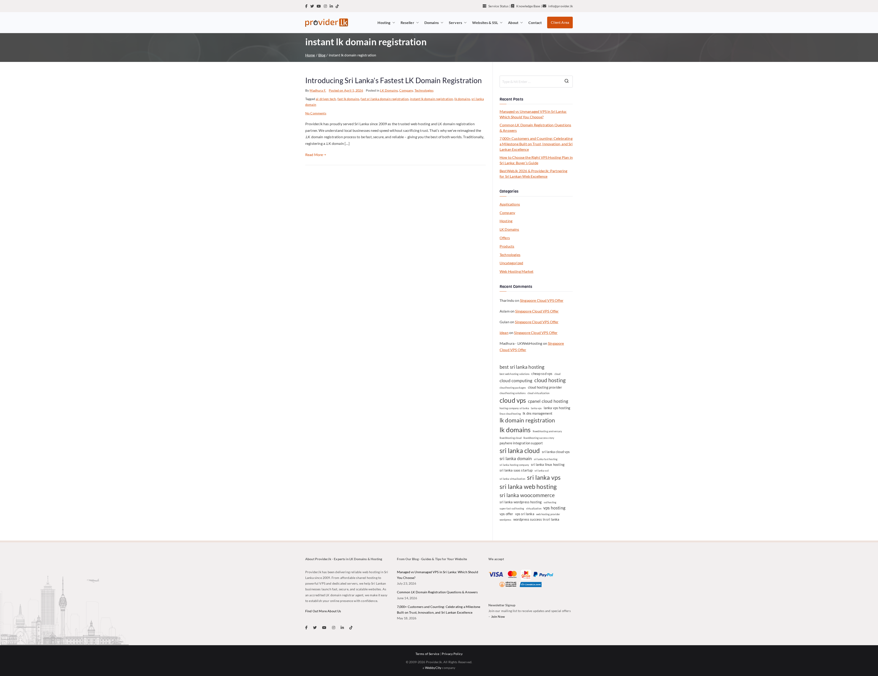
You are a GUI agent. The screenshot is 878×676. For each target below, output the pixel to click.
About (513, 22)
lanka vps (536, 408)
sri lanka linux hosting (548, 464)
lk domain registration (527, 420)
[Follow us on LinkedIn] (331, 6)
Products (507, 246)
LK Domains (389, 90)
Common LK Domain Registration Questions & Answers (535, 128)
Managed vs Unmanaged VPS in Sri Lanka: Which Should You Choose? (533, 114)
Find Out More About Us (323, 611)
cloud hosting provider (545, 387)
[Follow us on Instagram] (325, 6)
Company (406, 90)
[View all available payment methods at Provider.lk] (520, 579)
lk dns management (537, 413)
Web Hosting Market (516, 271)
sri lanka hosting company (514, 464)
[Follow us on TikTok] (337, 6)
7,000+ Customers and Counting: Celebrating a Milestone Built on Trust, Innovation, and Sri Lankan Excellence (536, 143)
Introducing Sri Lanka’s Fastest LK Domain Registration (393, 80)
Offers (505, 238)
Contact (535, 22)
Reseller (407, 22)
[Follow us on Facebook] (306, 6)
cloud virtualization (538, 393)
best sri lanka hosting (522, 367)
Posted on (346, 90)
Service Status (498, 6)
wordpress (505, 519)
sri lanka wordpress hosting (521, 502)
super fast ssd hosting (512, 508)
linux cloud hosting (510, 413)
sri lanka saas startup (516, 470)
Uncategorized (511, 263)
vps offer (506, 514)
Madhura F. (318, 90)
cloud (557, 373)
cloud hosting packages (513, 387)
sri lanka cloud (520, 450)
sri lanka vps (544, 477)
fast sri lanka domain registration (384, 99)
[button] (393, 22)
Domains (431, 22)
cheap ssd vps (541, 373)
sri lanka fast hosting (546, 459)
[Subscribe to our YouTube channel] (319, 6)
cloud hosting (550, 380)
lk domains (462, 99)
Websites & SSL (485, 22)
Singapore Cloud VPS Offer (541, 300)
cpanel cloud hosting (548, 401)
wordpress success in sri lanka (536, 519)
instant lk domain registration (431, 99)
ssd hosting (550, 502)
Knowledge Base (528, 6)
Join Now (498, 616)
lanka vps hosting (557, 408)
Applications (510, 204)
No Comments (315, 113)
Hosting (383, 22)
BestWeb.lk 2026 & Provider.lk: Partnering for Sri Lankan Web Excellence (533, 173)
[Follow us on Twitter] (312, 6)
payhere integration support (521, 443)
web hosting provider (548, 514)
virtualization (533, 508)
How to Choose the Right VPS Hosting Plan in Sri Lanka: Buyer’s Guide (536, 160)
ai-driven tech (326, 99)
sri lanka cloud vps (556, 452)
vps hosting (554, 507)
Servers (455, 22)
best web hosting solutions (515, 373)
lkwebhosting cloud (511, 437)
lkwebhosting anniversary (547, 431)
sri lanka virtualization (512, 478)
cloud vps (513, 400)
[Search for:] (536, 81)
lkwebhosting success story (538, 437)
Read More (314, 154)
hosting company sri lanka (514, 408)
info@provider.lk (560, 6)
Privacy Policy (452, 654)
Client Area (560, 22)
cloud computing (516, 380)
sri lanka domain (516, 458)
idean (504, 332)
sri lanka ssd (542, 470)
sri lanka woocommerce (527, 495)
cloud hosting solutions (513, 393)
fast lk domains (348, 99)
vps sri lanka (524, 514)
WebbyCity (433, 668)
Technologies (424, 90)
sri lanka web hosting (528, 486)
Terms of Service (427, 654)
